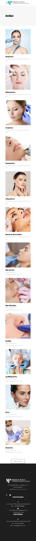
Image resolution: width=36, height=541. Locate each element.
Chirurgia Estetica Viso (23, 59)
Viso (6, 61)
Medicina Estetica (10, 272)
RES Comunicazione (20, 489)
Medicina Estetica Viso (12, 274)
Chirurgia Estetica (10, 59)
